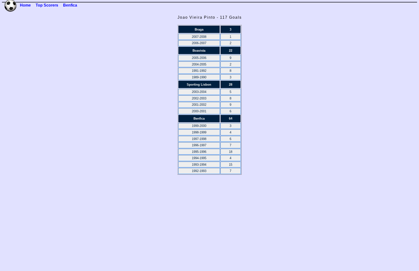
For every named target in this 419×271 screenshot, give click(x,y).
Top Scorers (47, 5)
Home (25, 5)
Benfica (70, 5)
